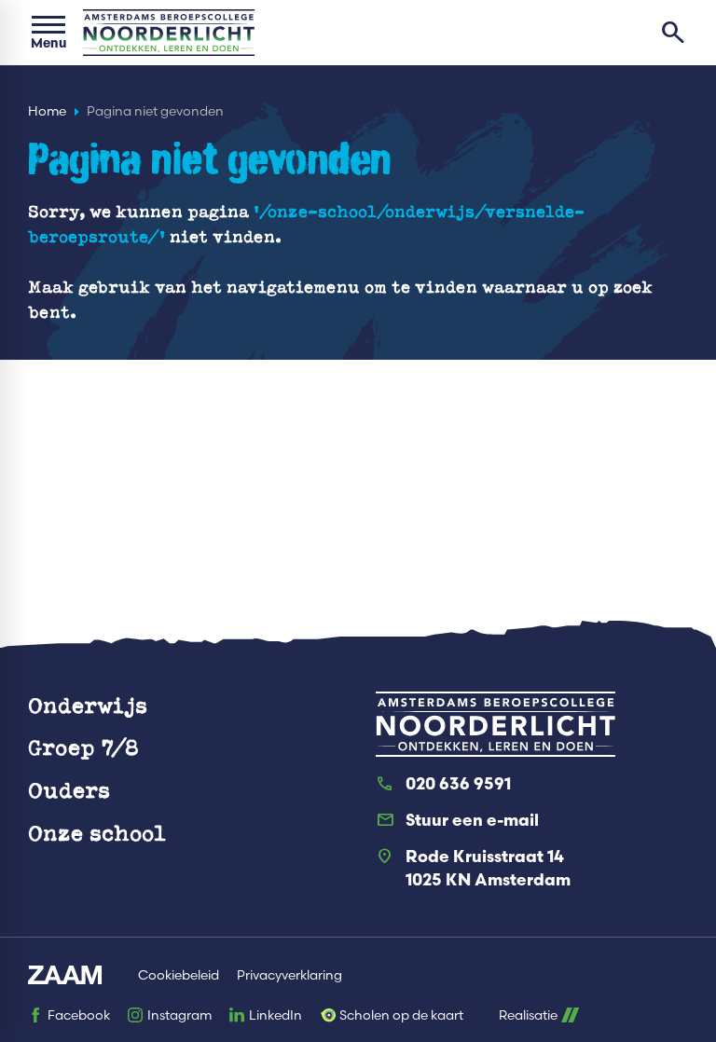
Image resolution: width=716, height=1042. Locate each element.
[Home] (169, 32)
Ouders (69, 789)
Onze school (97, 832)
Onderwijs (87, 705)
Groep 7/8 (83, 747)
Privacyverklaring (289, 975)
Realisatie (528, 1015)
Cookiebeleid (178, 975)
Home (47, 111)
